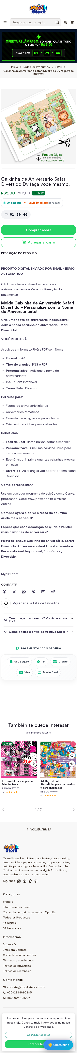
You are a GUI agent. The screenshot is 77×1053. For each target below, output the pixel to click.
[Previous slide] (4, 809)
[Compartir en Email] (43, 591)
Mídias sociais (12, 928)
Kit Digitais (10, 923)
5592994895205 (18, 998)
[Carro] (72, 22)
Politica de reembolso (17, 971)
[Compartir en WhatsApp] (24, 591)
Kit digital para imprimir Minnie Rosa (17, 782)
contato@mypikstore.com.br (26, 987)
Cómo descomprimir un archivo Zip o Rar (29, 912)
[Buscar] (57, 22)
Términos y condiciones (18, 960)
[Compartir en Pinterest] (33, 591)
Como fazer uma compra (19, 955)
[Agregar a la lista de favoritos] (33, 756)
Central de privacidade (38, 1026)
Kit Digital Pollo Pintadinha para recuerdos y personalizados (57, 784)
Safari (58, 67)
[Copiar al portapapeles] (53, 591)
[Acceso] (66, 22)
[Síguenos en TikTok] (30, 881)
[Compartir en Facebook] (4, 591)
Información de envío (16, 907)
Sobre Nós (10, 944)
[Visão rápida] (33, 763)
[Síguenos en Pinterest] (36, 881)
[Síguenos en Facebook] (24, 881)
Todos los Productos (36, 67)
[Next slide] (73, 809)
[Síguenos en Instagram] (19, 881)
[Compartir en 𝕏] (14, 591)
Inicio (14, 67)
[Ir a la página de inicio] (38, 9)
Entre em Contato (15, 950)
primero (8, 901)
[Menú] (5, 22)
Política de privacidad (17, 966)
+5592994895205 (19, 992)
